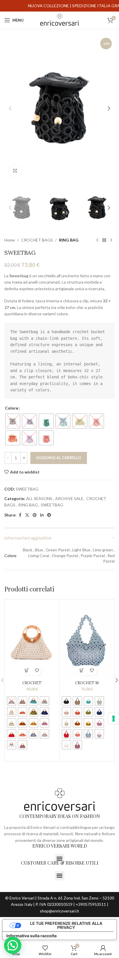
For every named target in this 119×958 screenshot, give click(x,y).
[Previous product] (97, 240)
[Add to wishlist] (37, 670)
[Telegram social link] (49, 515)
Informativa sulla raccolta (31, 935)
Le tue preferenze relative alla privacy (66, 925)
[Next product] (111, 240)
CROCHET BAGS (37, 239)
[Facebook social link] (19, 515)
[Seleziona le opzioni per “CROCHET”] (27, 670)
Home (9, 239)
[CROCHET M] (87, 639)
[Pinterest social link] (34, 515)
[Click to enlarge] (15, 171)
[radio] (12, 421)
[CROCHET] (32, 639)
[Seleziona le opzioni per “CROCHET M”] (82, 670)
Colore (11, 408)
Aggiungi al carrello (58, 457)
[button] (10, 108)
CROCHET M (87, 682)
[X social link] (27, 515)
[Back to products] (104, 240)
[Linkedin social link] (41, 515)
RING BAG (69, 239)
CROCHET (32, 682)
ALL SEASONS (39, 498)
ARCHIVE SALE (69, 498)
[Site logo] (59, 19)
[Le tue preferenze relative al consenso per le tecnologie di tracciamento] (113, 718)
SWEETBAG (52, 504)
